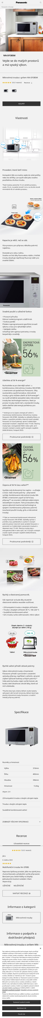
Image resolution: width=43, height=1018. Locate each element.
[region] (21, 981)
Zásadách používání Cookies (11, 990)
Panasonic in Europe (7, 7)
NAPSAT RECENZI (20, 893)
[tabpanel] (21, 873)
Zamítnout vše (21, 1008)
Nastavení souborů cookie (21, 1002)
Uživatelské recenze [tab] (21, 843)
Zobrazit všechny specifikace (15, 822)
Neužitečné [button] (19, 885)
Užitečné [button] (6, 885)
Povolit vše (21, 1014)
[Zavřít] (40, 948)
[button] (6, 90)
